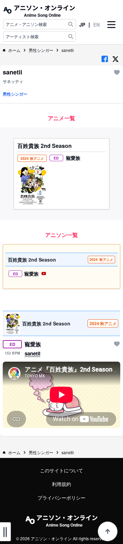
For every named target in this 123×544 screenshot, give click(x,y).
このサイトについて (61, 470)
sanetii (68, 50)
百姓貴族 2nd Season (44, 146)
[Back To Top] (108, 531)
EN (96, 24)
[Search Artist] (70, 36)
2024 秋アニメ (103, 323)
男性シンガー (41, 50)
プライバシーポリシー (61, 497)
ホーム (14, 50)
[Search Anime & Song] (70, 24)
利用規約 (61, 483)
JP (82, 24)
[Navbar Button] (111, 30)
